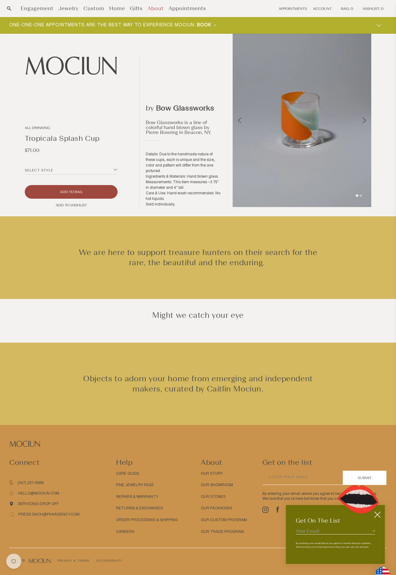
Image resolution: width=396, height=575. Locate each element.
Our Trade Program (222, 532)
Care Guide (128, 473)
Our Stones (213, 497)
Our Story (212, 473)
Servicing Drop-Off (38, 504)
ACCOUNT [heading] (322, 9)
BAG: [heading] (347, 9)
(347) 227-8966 (30, 483)
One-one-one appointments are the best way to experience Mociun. (111, 25)
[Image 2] (360, 195)
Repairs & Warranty (137, 497)
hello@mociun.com (38, 493)
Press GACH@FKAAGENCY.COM (49, 514)
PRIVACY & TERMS (73, 561)
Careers (125, 532)
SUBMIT (365, 478)
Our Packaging (216, 508)
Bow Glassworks (185, 107)
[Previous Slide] (240, 120)
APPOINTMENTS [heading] (293, 9)
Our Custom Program (224, 520)
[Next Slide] (364, 120)
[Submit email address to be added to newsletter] (373, 530)
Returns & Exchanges (139, 508)
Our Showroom (217, 485)
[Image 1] (357, 195)
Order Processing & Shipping (147, 520)
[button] (9, 8)
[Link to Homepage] (71, 65)
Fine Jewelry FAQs (134, 485)
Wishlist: (373, 9)
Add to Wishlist (71, 205)
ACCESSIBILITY (109, 561)
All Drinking (37, 128)
